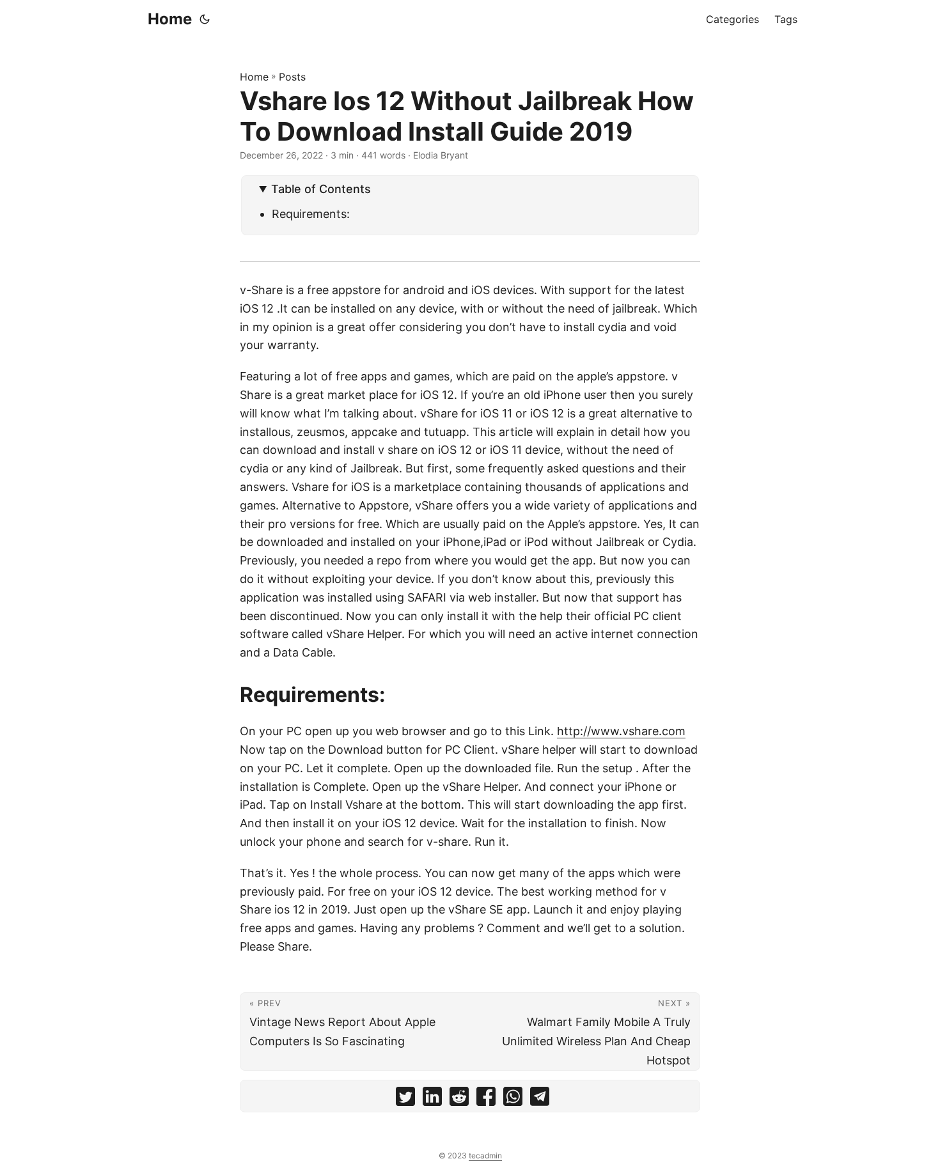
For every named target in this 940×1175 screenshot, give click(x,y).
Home (170, 19)
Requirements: (311, 214)
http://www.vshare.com (621, 731)
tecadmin (485, 1155)
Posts (292, 76)
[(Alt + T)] (204, 19)
